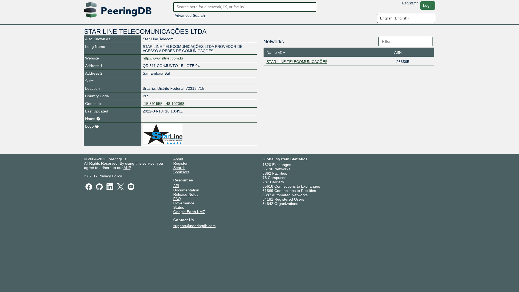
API (176, 186)
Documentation (186, 190)
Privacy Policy (110, 176)
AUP (127, 167)
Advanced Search (190, 15)
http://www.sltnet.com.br (163, 58)
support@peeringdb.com (194, 226)
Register (408, 3)
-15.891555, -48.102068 (163, 103)
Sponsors (181, 172)
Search (179, 167)
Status (178, 207)
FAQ (177, 199)
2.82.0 (89, 176)
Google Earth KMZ (189, 212)
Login (427, 5)
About (178, 159)
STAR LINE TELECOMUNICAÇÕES (297, 61)
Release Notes (185, 194)
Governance (183, 203)
